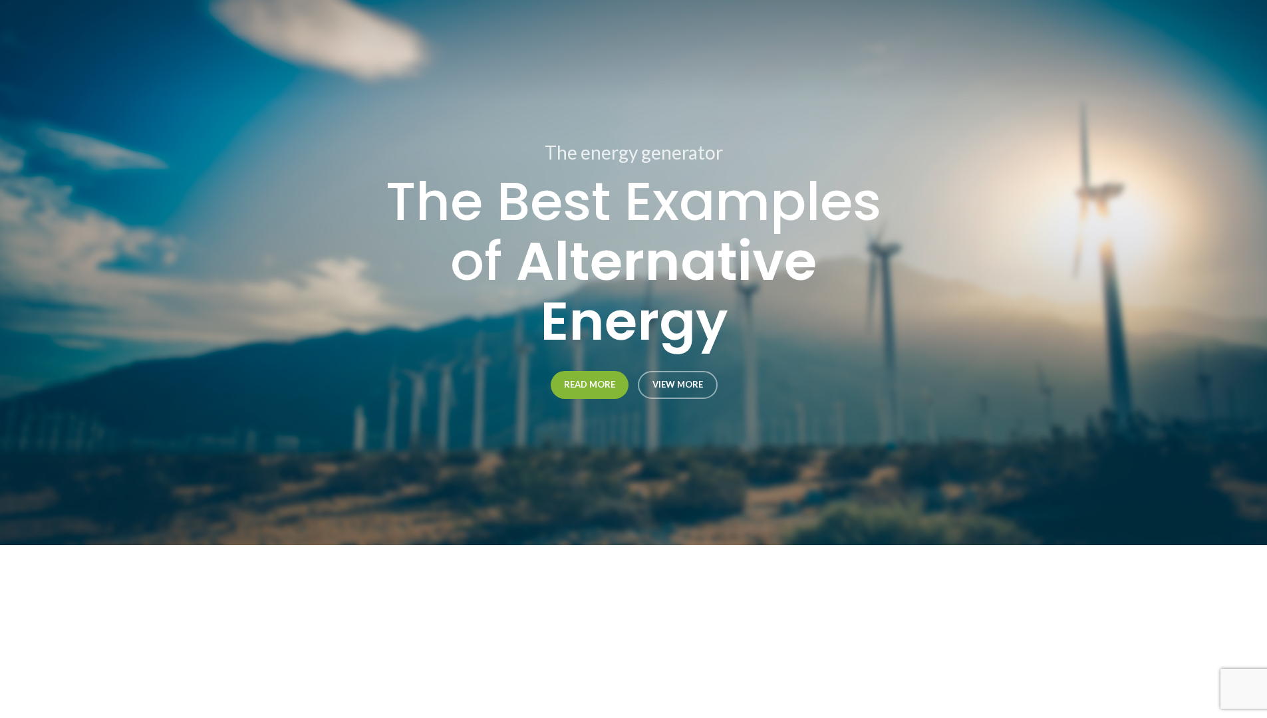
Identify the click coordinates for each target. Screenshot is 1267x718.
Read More (589, 384)
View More (677, 384)
